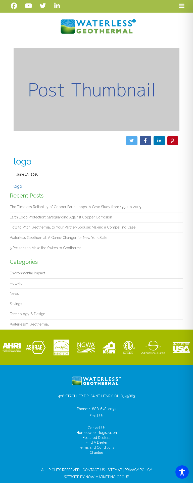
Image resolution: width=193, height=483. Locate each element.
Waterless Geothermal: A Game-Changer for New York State (58, 238)
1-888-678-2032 (102, 409)
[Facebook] (14, 6)
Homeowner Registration (96, 433)
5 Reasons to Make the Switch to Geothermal (46, 248)
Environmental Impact (27, 273)
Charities (97, 452)
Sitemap (115, 470)
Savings (16, 304)
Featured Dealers (96, 438)
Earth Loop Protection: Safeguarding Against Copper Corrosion (61, 217)
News (14, 294)
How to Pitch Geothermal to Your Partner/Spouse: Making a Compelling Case (72, 227)
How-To (16, 283)
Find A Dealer (97, 442)
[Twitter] (42, 6)
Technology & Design (27, 314)
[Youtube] (28, 6)
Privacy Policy (138, 470)
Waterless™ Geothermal (29, 324)
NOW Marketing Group (107, 477)
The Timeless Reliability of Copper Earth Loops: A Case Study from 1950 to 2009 (75, 207)
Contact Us (97, 428)
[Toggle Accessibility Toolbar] (182, 472)
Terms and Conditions (96, 447)
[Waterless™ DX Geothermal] (96, 26)
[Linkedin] (57, 6)
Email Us (96, 416)
